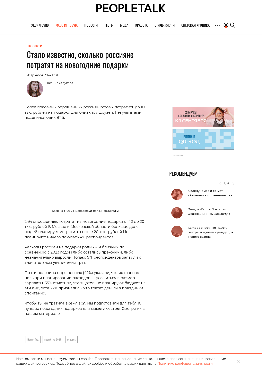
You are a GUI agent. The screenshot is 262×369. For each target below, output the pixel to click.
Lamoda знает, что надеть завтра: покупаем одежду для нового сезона (210, 232)
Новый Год (33, 339)
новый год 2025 (52, 339)
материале (49, 313)
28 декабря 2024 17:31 (42, 75)
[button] (233, 183)
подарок (71, 339)
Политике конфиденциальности (185, 364)
